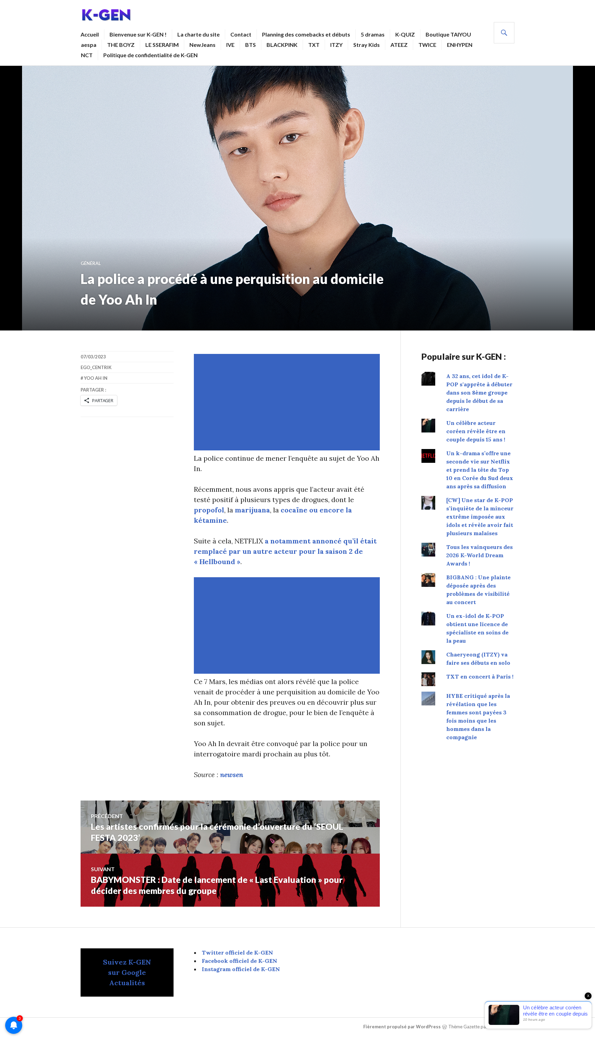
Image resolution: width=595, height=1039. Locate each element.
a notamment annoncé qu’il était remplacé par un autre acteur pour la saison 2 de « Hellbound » (285, 551)
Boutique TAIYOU (448, 34)
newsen (231, 774)
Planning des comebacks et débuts (306, 34)
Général (91, 263)
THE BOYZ (121, 44)
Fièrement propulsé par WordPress (402, 1026)
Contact (240, 34)
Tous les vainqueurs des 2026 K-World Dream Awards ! (479, 555)
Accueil (90, 34)
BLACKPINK (282, 44)
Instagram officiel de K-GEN (241, 969)
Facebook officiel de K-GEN (239, 960)
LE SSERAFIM (162, 44)
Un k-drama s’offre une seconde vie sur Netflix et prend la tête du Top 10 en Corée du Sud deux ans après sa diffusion (479, 470)
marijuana (252, 510)
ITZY (336, 44)
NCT (87, 55)
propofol (209, 510)
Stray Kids (366, 44)
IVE (230, 44)
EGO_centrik (96, 367)
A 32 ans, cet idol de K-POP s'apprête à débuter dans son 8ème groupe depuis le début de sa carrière (479, 392)
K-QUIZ (405, 34)
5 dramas (373, 34)
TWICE (427, 44)
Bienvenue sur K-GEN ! (138, 34)
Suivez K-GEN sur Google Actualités (127, 972)
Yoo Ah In (95, 378)
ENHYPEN (459, 44)
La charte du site (198, 34)
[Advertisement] (288, 402)
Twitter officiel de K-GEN (237, 952)
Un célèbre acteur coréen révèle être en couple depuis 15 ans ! (475, 431)
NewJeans (202, 44)
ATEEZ (399, 44)
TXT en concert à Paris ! (479, 676)
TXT (314, 44)
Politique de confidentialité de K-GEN (150, 55)
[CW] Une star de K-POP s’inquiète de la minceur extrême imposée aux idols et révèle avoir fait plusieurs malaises (479, 517)
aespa (88, 44)
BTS (250, 44)
